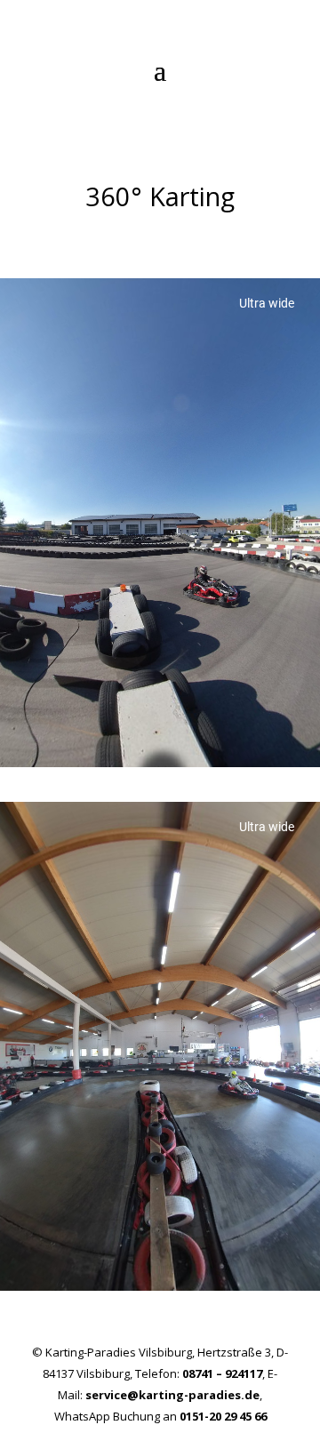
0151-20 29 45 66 (223, 1416)
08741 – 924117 (222, 1373)
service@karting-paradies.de (172, 1395)
